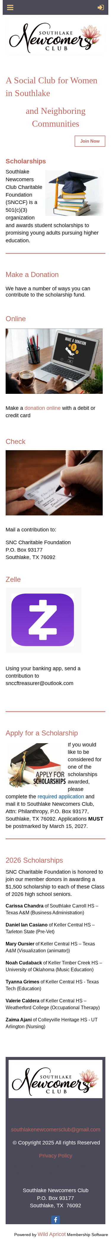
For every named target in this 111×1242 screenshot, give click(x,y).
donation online (43, 408)
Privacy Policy (55, 1156)
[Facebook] (55, 1220)
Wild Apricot (52, 1234)
